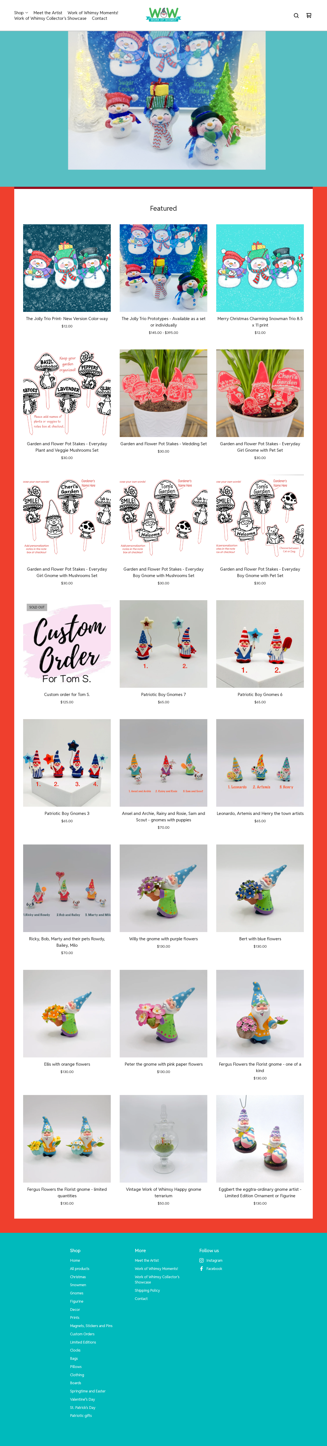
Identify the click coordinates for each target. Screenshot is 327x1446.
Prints (74, 1317)
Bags (74, 1358)
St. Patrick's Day (82, 1407)
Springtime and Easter (88, 1391)
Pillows (76, 1366)
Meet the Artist (47, 12)
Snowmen (78, 1284)
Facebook (214, 1268)
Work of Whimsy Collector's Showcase (50, 18)
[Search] (296, 16)
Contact (99, 18)
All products (79, 1268)
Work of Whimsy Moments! (93, 12)
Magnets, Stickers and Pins (91, 1325)
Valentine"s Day (82, 1399)
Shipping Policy (147, 1290)
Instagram (214, 1260)
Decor (75, 1309)
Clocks (75, 1350)
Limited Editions (83, 1342)
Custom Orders (82, 1334)
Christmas (78, 1276)
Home (75, 1260)
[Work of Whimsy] (163, 16)
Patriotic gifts (81, 1415)
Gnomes (76, 1293)
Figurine (76, 1301)
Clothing (77, 1374)
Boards (75, 1382)
